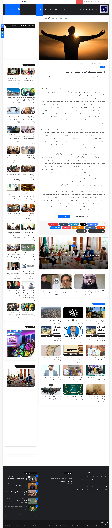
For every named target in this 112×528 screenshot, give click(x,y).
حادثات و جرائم (67, 525)
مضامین (40, 9)
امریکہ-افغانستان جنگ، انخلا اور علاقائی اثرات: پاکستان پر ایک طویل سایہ (73, 359)
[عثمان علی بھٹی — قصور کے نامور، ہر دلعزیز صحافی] (51, 370)
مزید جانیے (69, 483)
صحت (68, 9)
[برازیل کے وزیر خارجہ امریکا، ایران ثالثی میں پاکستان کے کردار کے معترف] (28, 247)
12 (87, 483)
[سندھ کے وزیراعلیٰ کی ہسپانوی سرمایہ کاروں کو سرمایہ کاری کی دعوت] (13, 226)
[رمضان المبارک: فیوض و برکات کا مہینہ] (73, 389)
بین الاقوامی (80, 9)
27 (82, 489)
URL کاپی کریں (64, 216)
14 (77, 483)
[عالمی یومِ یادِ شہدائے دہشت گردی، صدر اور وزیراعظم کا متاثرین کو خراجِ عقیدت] (28, 266)
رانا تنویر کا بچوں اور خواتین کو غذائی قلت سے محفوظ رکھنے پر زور (13, 215)
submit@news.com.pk (66, 480)
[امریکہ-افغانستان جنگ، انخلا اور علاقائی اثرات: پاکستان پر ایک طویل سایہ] (73, 350)
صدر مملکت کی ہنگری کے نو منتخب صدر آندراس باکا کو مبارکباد (14, 291)
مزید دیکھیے (20, 514)
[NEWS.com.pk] (104, 9)
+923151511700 (68, 481)
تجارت (63, 9)
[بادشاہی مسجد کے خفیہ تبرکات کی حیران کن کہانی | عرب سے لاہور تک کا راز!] (95, 389)
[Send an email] (97, 77)
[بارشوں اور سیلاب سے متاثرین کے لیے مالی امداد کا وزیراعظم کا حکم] (28, 110)
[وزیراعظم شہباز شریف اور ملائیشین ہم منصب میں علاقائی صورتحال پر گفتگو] (13, 110)
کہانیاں (29, 525)
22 (106, 489)
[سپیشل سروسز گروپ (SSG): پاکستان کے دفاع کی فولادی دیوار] (51, 389)
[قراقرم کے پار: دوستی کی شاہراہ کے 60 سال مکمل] (13, 91)
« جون (106, 497)
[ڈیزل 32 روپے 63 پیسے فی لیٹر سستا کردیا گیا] (28, 307)
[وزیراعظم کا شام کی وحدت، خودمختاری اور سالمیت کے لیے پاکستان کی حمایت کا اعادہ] (13, 247)
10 (97, 483)
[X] (2, 29)
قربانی (59, 338)
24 (97, 489)
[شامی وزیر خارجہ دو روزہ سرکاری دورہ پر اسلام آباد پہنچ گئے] (13, 307)
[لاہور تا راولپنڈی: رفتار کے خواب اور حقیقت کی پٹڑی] (95, 370)
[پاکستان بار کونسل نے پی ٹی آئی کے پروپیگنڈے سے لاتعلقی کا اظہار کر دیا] (13, 71)
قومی (88, 9)
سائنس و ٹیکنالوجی (54, 9)
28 (77, 489)
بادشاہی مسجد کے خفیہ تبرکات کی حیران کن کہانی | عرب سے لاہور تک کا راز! (96, 398)
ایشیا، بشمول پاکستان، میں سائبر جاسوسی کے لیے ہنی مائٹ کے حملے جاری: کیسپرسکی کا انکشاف (28, 196)
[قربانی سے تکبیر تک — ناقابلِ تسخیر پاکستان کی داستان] (95, 331)
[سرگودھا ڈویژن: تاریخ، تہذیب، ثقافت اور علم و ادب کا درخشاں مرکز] (51, 312)
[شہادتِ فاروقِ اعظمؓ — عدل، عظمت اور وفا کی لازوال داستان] (73, 312)
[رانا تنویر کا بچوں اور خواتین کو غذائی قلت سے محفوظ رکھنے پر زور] (13, 208)
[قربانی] (51, 331)
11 (92, 483)
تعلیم (73, 9)
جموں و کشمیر (80, 525)
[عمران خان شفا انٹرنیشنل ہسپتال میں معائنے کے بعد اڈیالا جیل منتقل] (13, 266)
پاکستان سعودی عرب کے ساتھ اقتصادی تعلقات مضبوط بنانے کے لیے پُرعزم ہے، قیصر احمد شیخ (28, 138)
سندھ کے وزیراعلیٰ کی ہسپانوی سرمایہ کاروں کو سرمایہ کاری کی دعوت (13, 233)
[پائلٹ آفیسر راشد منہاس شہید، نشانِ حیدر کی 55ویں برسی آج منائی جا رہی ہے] (32, 508)
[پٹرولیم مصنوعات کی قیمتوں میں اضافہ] (28, 150)
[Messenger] (2, 36)
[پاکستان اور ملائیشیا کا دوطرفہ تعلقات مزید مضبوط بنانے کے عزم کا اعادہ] (28, 168)
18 (92, 486)
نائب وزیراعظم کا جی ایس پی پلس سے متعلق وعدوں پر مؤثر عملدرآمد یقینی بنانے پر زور (28, 235)
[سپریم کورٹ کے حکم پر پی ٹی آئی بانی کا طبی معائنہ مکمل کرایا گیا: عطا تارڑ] (28, 91)
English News (22, 525)
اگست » (102, 497)
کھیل (45, 9)
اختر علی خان (101, 77)
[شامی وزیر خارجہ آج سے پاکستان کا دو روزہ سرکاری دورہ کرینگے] (32, 486)
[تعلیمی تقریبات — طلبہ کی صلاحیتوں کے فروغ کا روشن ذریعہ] (95, 350)
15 (106, 486)
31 (97, 493)
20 (82, 486)
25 (92, 489)
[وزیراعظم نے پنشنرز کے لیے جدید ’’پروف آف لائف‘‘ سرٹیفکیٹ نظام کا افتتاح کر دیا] (13, 187)
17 (97, 486)
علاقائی (74, 525)
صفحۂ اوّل (94, 9)
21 (77, 486)
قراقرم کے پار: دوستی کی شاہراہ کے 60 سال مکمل (14, 98)
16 (101, 486)
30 (101, 493)
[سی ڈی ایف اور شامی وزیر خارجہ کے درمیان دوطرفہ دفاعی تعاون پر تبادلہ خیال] (13, 168)
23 (101, 489)
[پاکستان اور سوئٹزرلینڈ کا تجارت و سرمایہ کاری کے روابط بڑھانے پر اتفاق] (28, 208)
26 (87, 489)
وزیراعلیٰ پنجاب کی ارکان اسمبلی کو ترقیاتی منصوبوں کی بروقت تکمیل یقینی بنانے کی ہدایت (73, 253)
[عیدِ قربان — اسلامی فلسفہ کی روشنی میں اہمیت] (73, 331)
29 (106, 493)
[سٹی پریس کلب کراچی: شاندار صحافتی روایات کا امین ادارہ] (95, 312)
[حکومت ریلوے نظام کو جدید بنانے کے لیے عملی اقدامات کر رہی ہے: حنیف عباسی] (13, 129)
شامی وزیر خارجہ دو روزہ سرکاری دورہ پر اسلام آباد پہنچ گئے (14, 314)
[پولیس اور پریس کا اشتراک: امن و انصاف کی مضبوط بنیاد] (73, 370)
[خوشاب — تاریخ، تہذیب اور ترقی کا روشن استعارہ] (51, 350)
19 (87, 486)
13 (82, 483)
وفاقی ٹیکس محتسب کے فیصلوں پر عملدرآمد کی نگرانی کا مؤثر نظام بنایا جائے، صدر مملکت (15, 492)
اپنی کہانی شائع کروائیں (11, 525)
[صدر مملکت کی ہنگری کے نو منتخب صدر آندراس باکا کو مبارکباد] (13, 284)
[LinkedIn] (2, 32)
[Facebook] (2, 26)
